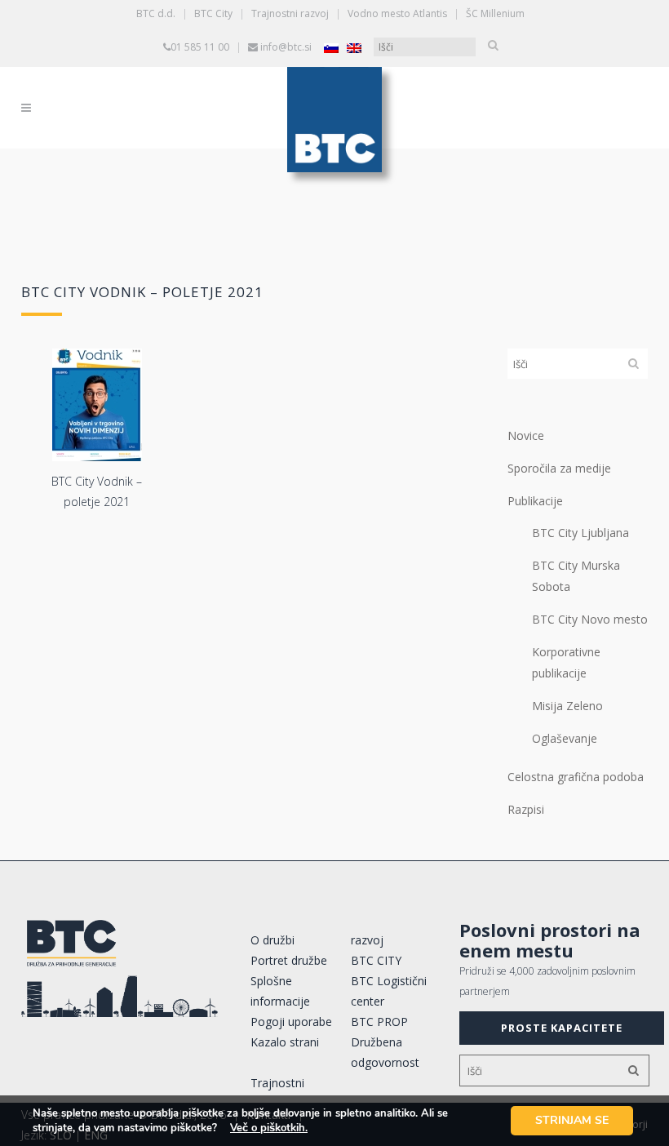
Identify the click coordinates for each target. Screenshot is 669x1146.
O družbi (272, 940)
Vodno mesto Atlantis (397, 13)
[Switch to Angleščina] (354, 47)
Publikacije (535, 501)
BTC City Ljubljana (580, 532)
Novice (525, 435)
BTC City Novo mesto (590, 619)
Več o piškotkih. (269, 1128)
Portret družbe (288, 960)
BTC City (213, 13)
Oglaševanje (564, 738)
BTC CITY (376, 960)
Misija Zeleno (567, 705)
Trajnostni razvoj (290, 13)
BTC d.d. (155, 13)
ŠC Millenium (495, 13)
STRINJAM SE (572, 1120)
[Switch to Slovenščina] (331, 47)
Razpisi (525, 809)
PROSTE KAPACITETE (561, 1027)
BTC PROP (379, 1021)
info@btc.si (286, 47)
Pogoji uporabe (291, 1021)
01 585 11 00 (200, 47)
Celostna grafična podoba (575, 776)
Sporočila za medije (559, 468)
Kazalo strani (284, 1042)
